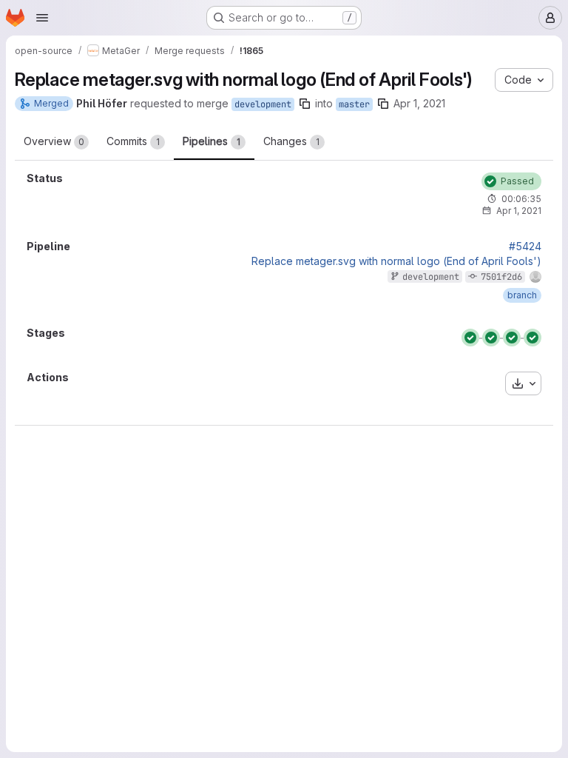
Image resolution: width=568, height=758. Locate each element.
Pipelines (211, 141)
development (262, 104)
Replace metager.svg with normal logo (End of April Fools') (396, 261)
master (354, 104)
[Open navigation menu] (42, 18)
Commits (133, 141)
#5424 (525, 246)
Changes (291, 141)
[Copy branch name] (305, 104)
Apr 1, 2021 (419, 103)
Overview (54, 141)
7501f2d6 (501, 277)
